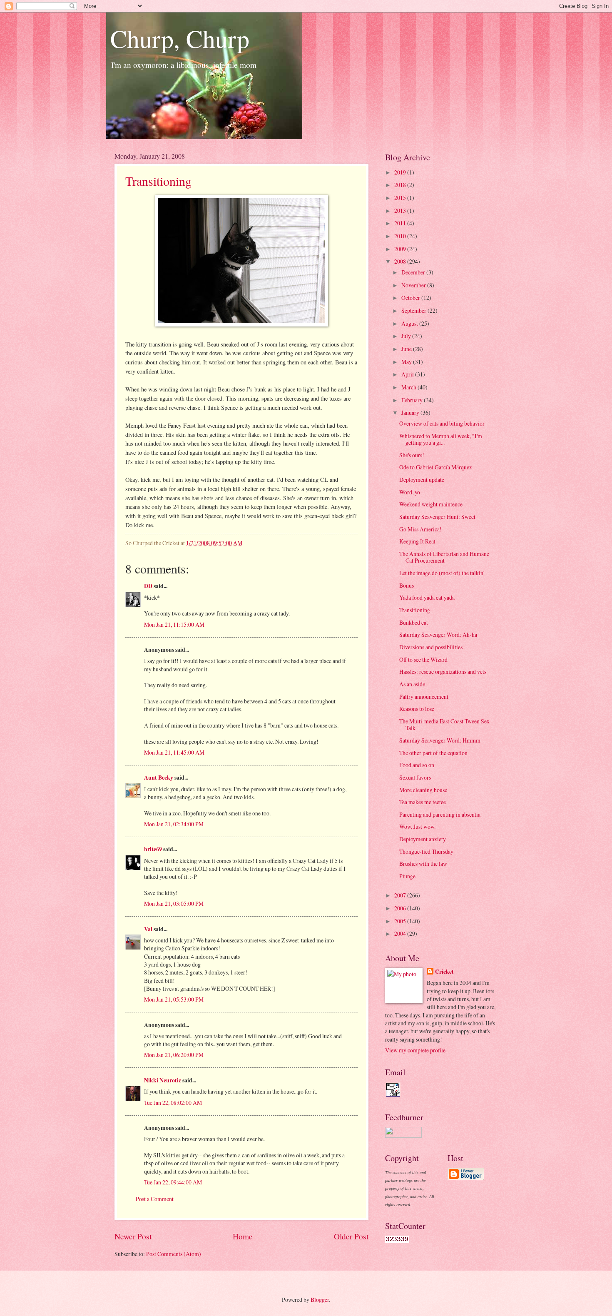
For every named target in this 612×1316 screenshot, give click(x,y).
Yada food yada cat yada (427, 597)
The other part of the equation (433, 753)
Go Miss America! (420, 529)
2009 (400, 249)
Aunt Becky (158, 777)
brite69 (153, 849)
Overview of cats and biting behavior (442, 423)
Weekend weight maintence (431, 504)
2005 (400, 921)
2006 (400, 908)
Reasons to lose (416, 709)
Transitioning (158, 180)
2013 (400, 210)
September (414, 310)
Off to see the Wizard (423, 659)
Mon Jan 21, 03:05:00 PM (174, 903)
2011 (400, 223)
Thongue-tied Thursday (426, 851)
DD (148, 586)
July (406, 336)
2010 (400, 236)
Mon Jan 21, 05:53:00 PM (174, 999)
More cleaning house (423, 790)
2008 (400, 261)
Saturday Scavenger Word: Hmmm (439, 740)
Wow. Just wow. (417, 826)
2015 (400, 198)
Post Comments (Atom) (173, 1254)
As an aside (412, 684)
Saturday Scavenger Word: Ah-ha (438, 634)
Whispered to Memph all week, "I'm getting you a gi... (440, 439)
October (411, 298)
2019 (400, 172)
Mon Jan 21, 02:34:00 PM (174, 824)
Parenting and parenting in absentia (439, 814)
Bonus (406, 585)
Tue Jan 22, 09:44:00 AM (173, 1182)
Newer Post (133, 1236)
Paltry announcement (423, 696)
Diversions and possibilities (431, 647)
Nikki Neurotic (162, 1080)
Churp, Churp (179, 38)
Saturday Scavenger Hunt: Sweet (437, 517)
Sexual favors (415, 777)
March (409, 387)
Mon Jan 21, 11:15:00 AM (174, 624)
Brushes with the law (423, 863)
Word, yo (409, 492)
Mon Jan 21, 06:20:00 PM (174, 1055)
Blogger (320, 1300)
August (410, 323)
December (413, 272)
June (407, 349)
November (414, 285)
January (410, 412)
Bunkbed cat (413, 622)
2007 (400, 895)
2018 (400, 185)
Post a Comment (155, 1199)
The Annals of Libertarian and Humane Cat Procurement (444, 557)
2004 (400, 933)
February (412, 400)
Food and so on (416, 765)
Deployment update (421, 480)
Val (148, 929)
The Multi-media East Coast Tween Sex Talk (444, 724)
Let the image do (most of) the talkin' (441, 573)
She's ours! (411, 455)
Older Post (351, 1236)
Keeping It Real (417, 541)
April (408, 374)
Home (243, 1236)
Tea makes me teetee (422, 802)
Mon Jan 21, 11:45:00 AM (174, 752)
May (407, 362)
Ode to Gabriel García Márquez (435, 467)
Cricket (444, 972)
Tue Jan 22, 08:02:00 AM (173, 1103)
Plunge (407, 876)
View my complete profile (415, 1050)
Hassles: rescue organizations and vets (442, 671)
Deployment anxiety (422, 839)
